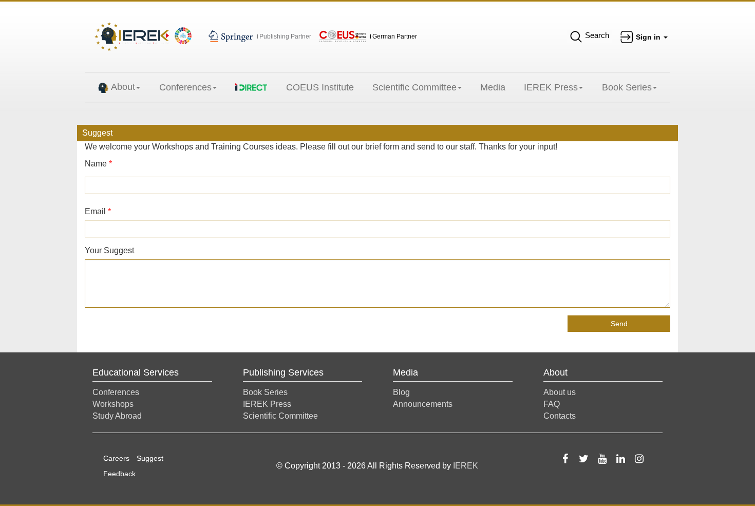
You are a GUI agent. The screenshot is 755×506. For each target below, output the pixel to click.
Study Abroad (117, 415)
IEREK (465, 465)
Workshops (113, 404)
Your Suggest (109, 250)
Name (98, 163)
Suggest (150, 458)
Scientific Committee (414, 87)
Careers (116, 458)
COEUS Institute (320, 87)
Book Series (627, 87)
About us (559, 392)
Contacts (559, 415)
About (123, 87)
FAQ (551, 404)
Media (492, 87)
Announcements (422, 404)
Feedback (119, 474)
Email (98, 211)
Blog (401, 392)
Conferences (185, 87)
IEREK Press (551, 87)
